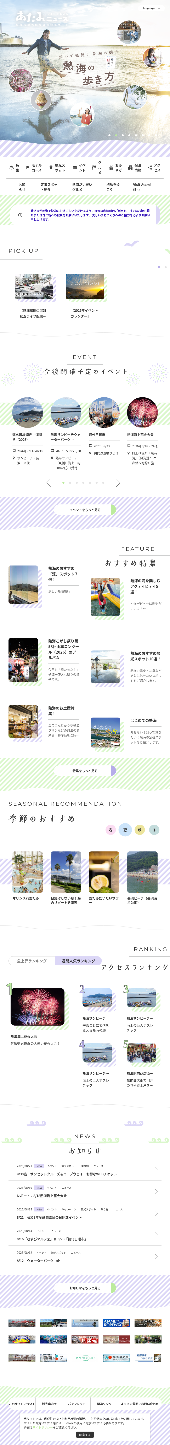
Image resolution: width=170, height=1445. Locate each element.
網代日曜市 (97, 434)
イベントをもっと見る (85, 510)
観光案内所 (49, 1404)
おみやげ (118, 167)
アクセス (157, 167)
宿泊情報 (138, 167)
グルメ (99, 167)
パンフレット (77, 1404)
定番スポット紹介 (49, 187)
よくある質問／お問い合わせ (140, 1404)
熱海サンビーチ (94, 1018)
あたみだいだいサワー (104, 900)
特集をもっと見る (85, 771)
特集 (17, 167)
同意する (85, 1435)
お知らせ (22, 187)
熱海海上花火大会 (140, 434)
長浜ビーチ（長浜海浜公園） (142, 900)
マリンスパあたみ (25, 898)
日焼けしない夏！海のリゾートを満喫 (66, 900)
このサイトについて (22, 1404)
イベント (82, 167)
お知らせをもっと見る (85, 1288)
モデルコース (37, 167)
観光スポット (60, 167)
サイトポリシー (43, 1427)
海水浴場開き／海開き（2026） (27, 437)
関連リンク (104, 1404)
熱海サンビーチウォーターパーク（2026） (65, 439)
